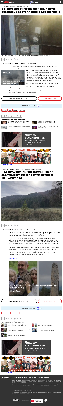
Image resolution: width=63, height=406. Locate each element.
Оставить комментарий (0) (50, 98)
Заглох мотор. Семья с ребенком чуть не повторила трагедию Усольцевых (48, 329)
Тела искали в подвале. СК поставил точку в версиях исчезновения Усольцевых (18, 334)
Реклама (20, 377)
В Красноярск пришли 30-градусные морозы (19, 126)
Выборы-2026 (27, 377)
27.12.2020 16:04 (5, 6)
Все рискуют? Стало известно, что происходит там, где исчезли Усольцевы (33, 287)
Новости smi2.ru (6, 164)
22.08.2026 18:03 (5, 169)
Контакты (14, 377)
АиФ (50, 55)
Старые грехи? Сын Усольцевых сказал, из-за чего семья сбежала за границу (49, 325)
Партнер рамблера (25, 400)
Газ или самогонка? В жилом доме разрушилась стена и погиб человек (47, 122)
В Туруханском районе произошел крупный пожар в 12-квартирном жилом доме (18, 122)
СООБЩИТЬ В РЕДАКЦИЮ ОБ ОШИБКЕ (40, 377)
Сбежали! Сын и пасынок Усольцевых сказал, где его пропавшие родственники (19, 329)
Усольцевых (13, 258)
